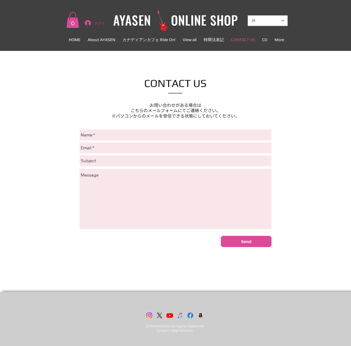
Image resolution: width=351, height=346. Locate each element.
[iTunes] (180, 315)
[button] (72, 20)
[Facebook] (190, 315)
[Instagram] (149, 315)
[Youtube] (170, 315)
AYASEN (132, 20)
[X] (159, 315)
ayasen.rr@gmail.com (175, 330)
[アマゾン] (200, 315)
